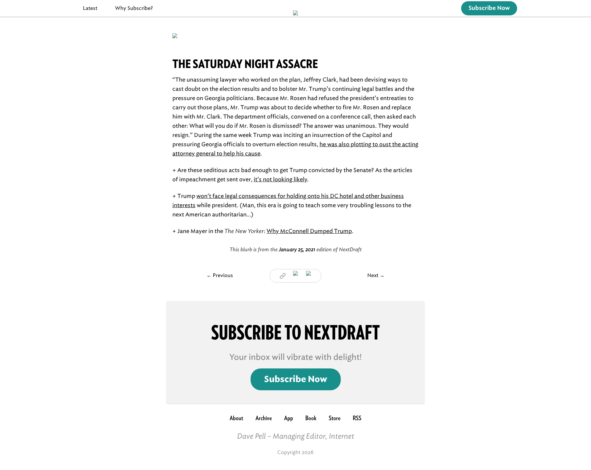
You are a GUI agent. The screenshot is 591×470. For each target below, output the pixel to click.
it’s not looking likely (280, 179)
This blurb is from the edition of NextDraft (296, 249)
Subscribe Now (489, 8)
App (288, 418)
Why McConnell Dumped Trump (309, 231)
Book (310, 418)
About (236, 418)
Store (334, 418)
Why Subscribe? (134, 8)
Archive (263, 418)
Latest (90, 8)
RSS (357, 418)
